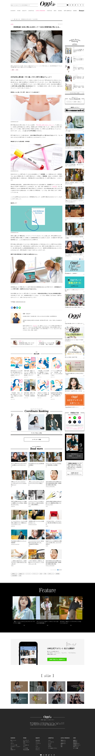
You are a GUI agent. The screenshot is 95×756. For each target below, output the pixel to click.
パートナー (29, 573)
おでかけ (49, 746)
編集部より (75, 740)
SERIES (75, 10)
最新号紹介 (75, 741)
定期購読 (70, 455)
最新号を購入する (74, 453)
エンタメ (49, 743)
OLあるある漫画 (26, 749)
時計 (11, 748)
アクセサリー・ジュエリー (15, 746)
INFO (55, 10)
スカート (12, 743)
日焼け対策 (38, 740)
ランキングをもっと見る (36, 433)
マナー (24, 746)
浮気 (45, 573)
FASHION (13, 10)
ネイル (37, 746)
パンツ (12, 741)
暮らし (79, 101)
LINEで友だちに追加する (57, 659)
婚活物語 (57, 573)
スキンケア (38, 741)
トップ (12, 19)
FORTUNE (49, 10)
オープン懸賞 (75, 748)
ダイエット (38, 749)
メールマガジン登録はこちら (75, 425)
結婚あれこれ (21, 573)
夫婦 (20, 575)
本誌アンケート (76, 746)
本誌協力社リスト (76, 743)
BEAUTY (24, 10)
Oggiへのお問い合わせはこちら (74, 474)
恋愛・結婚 (15, 19)
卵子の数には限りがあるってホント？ (45, 125)
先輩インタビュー (26, 741)
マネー (24, 743)
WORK (18, 10)
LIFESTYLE (31, 10)
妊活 (19, 19)
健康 (13, 69)
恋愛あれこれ (14, 573)
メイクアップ (38, 743)
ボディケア (38, 748)
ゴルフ (49, 740)
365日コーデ (13, 749)
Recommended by (54, 569)
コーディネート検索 (36, 439)
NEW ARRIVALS (67, 10)
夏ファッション (13, 740)
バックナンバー (75, 457)
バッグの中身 (25, 748)
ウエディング (35, 573)
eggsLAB (54, 186)
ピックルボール (51, 741)
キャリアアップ (26, 740)
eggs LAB (35, 325)
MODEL (60, 10)
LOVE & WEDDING (40, 10)
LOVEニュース (51, 573)
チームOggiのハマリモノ (52, 748)
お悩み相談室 (14, 575)
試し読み (79, 455)
